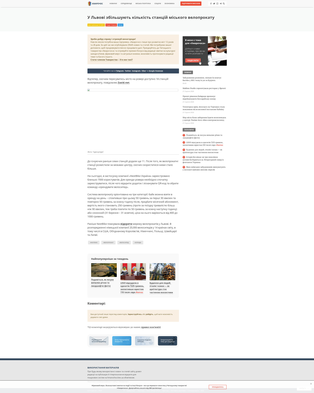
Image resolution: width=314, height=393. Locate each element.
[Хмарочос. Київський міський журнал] (95, 3)
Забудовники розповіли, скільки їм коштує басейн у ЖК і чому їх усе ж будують (202, 79)
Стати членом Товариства (104, 59)
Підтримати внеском (191, 3)
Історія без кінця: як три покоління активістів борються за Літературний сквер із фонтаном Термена (203, 159)
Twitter (128, 71)
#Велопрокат (108, 242)
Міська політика (143, 3)
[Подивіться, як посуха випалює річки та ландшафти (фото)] (104, 270)
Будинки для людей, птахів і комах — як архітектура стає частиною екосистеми (202, 151)
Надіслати (165, 7)
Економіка (169, 3)
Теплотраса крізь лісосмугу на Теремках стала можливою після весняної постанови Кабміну (204, 108)
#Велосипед (124, 242)
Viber (144, 71)
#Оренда (138, 242)
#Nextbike (93, 242)
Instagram (136, 71)
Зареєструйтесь (135, 314)
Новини (113, 3)
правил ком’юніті (151, 327)
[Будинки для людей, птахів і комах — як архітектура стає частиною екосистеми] (162, 272)
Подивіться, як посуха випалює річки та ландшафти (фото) (102, 282)
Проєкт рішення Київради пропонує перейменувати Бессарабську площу (199, 97)
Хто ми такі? (126, 59)
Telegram (120, 71)
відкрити (126, 223)
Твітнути (150, 7)
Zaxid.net (123, 82)
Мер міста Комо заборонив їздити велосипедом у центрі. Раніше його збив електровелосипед (204, 118)
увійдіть (149, 314)
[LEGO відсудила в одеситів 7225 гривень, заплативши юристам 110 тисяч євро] (133, 272)
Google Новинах (156, 71)
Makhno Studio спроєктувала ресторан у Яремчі (204, 88)
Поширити (135, 7)
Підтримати (180, 7)
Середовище (126, 3)
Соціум (157, 3)
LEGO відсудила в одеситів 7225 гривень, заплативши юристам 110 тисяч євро (203, 143)
